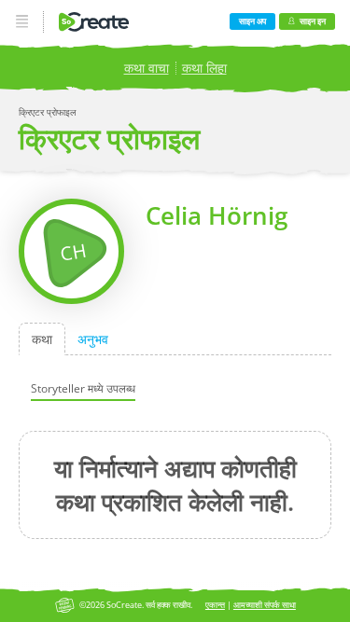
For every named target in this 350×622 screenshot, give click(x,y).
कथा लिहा (204, 67)
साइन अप (252, 21)
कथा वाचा (146, 67)
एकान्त (215, 605)
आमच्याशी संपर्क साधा (264, 605)
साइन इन (313, 21)
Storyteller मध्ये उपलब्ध (83, 387)
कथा (42, 339)
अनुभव (92, 339)
